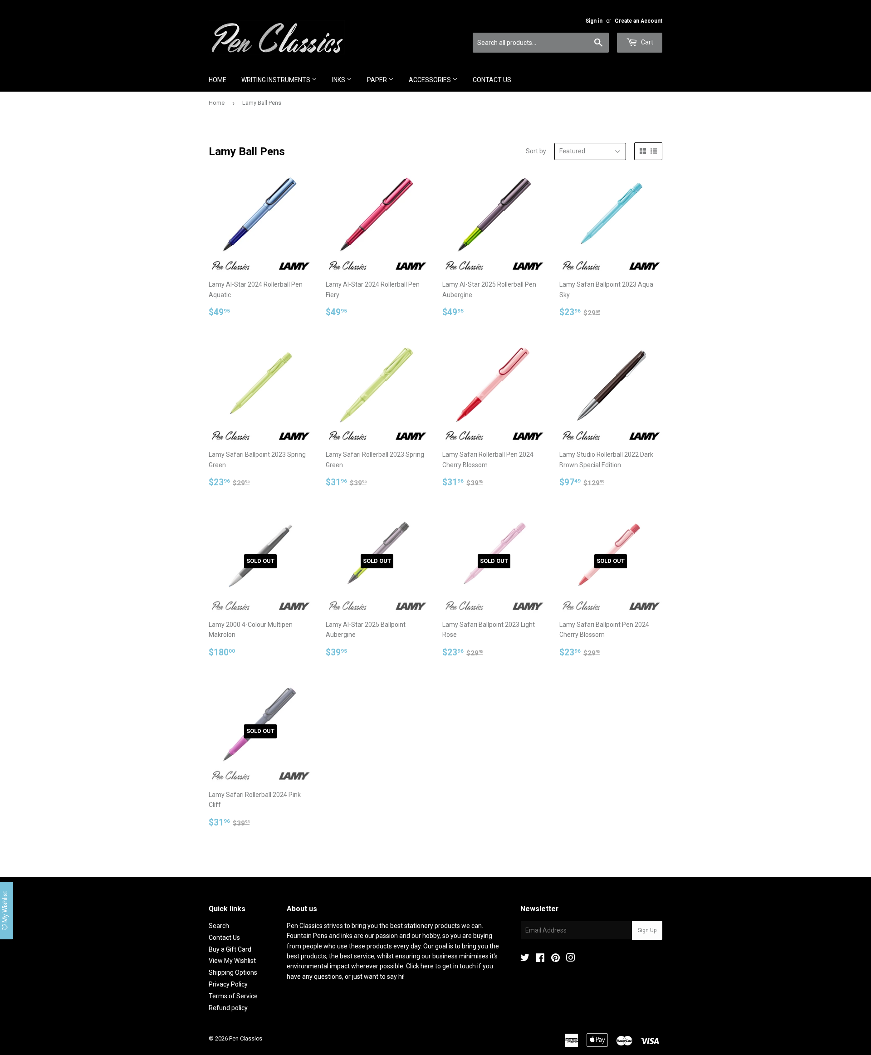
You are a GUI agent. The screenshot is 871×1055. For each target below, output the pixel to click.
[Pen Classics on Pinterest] (555, 958)
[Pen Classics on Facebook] (540, 958)
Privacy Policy (228, 984)
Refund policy (228, 1007)
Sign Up (647, 930)
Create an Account (638, 21)
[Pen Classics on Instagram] (570, 958)
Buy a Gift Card (230, 949)
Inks (339, 79)
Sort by (536, 151)
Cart (646, 42)
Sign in (594, 21)
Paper (377, 79)
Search (219, 925)
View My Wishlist (232, 960)
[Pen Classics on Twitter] (524, 958)
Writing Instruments (276, 79)
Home (217, 79)
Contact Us (492, 79)
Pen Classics (245, 1038)
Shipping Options (233, 972)
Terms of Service (233, 996)
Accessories (430, 79)
